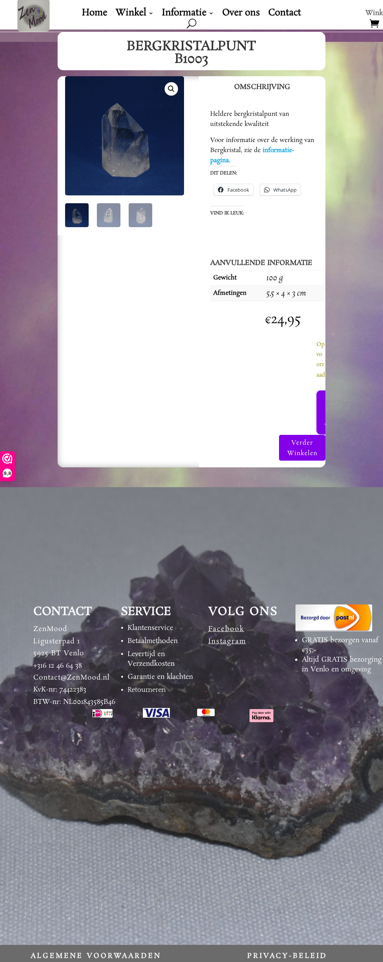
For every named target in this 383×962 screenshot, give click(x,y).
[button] (171, 89)
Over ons (241, 14)
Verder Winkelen (302, 448)
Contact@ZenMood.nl (71, 678)
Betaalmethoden (153, 641)
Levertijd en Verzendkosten (151, 659)
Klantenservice (150, 628)
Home (94, 14)
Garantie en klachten (160, 677)
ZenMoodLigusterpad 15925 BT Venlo (58, 641)
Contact (284, 14)
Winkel (131, 14)
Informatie (184, 14)
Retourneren (147, 690)
